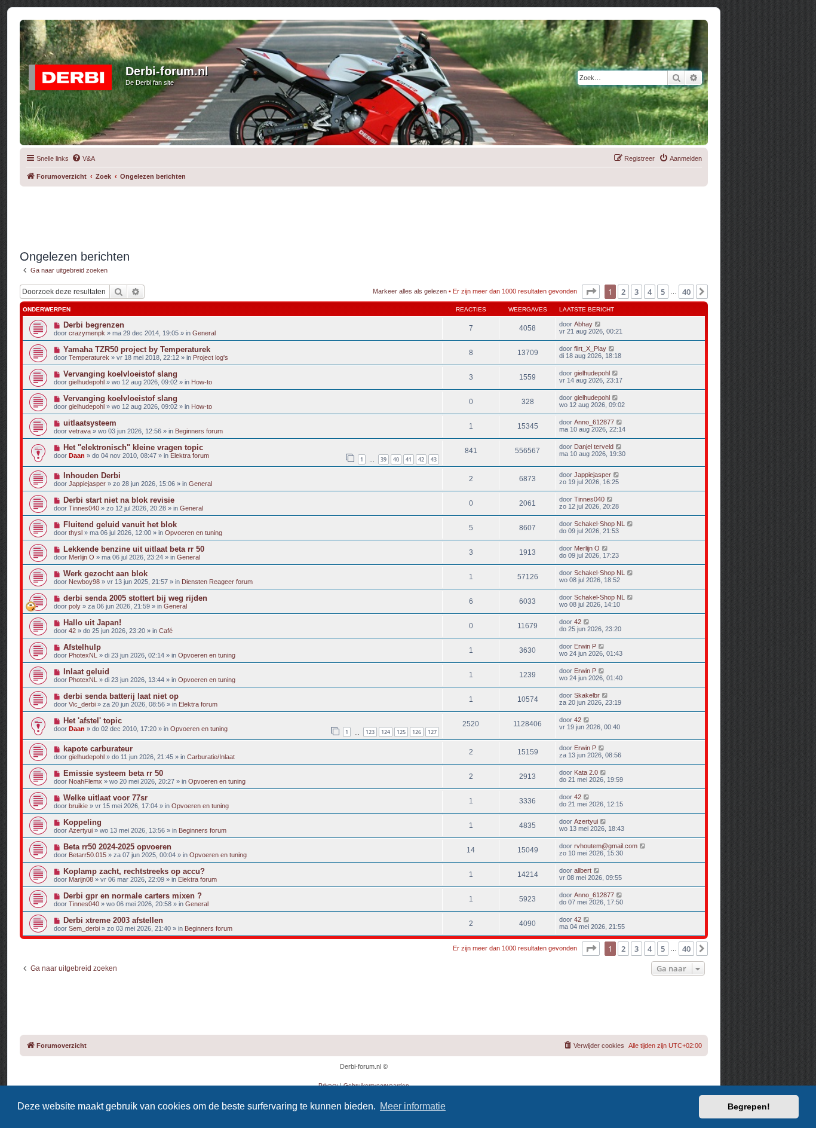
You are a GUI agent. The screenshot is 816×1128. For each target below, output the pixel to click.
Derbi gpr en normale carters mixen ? (132, 895)
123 (370, 732)
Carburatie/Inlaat (211, 756)
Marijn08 (81, 879)
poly (75, 606)
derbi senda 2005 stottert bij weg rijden (135, 598)
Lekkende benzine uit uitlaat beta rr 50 (133, 549)
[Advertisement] (363, 213)
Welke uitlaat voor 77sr (105, 797)
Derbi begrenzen (93, 324)
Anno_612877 (594, 422)
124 (385, 732)
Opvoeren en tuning (193, 532)
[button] (591, 292)
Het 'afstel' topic (92, 720)
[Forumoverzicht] (74, 75)
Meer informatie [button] (413, 1106)
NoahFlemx (85, 781)
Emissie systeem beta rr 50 (113, 773)
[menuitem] (83, 158)
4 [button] (650, 291)
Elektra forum (189, 455)
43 (434, 459)
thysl (75, 532)
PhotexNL (83, 655)
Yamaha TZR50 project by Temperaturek (136, 349)
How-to (201, 382)
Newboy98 (84, 581)
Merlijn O (81, 557)
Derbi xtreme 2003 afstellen (113, 920)
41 (409, 459)
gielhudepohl (87, 382)
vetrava (80, 431)
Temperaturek (89, 357)
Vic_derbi (82, 704)
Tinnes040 (84, 508)
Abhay (583, 324)
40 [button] (686, 291)
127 (432, 732)
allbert (582, 870)
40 (396, 459)
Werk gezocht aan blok (105, 573)
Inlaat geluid (86, 671)
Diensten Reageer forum (217, 581)
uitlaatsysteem (89, 422)
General (204, 333)
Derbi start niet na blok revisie (118, 500)
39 (383, 459)
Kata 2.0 (586, 772)
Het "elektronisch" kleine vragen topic (133, 447)
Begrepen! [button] (749, 1106)
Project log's (210, 357)
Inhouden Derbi (92, 475)
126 (416, 732)
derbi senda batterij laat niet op (121, 696)
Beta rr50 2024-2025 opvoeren (117, 846)
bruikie (78, 805)
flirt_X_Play (590, 348)
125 (401, 732)
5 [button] (663, 291)
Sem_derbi (84, 928)
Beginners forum (199, 431)
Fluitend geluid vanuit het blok (120, 524)
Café (166, 630)
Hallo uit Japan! (92, 622)
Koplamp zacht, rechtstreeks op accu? (134, 871)
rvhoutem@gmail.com (605, 845)
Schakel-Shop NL (599, 523)
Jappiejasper (87, 483)
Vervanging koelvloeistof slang (120, 373)
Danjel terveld (593, 446)
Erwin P (585, 646)
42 (421, 459)
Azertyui (81, 830)
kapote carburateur (98, 748)
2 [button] (623, 291)
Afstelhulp (82, 647)
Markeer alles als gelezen (410, 291)
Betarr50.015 (87, 854)
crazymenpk (87, 333)
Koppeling (82, 822)
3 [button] (636, 291)
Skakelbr (587, 695)
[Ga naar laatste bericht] (598, 324)
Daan (77, 455)
